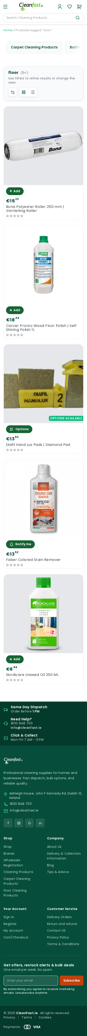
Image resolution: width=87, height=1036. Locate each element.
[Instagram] (18, 823)
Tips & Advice (58, 872)
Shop (8, 846)
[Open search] (78, 18)
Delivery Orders (59, 917)
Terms (27, 1017)
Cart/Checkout (16, 937)
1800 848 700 (21, 804)
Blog (50, 865)
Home (8, 30)
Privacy (9, 1017)
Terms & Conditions (63, 944)
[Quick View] (43, 181)
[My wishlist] (70, 7)
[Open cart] (79, 7)
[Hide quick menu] (82, 1020)
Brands (9, 853)
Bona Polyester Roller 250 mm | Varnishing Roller (35, 209)
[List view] (32, 92)
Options (22, 429)
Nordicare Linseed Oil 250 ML (32, 675)
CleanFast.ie (27, 1013)
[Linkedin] (40, 823)
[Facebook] (8, 823)
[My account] (60, 7)
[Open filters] (12, 92)
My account (13, 930)
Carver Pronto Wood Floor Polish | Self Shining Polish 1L (41, 328)
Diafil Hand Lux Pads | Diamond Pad (38, 445)
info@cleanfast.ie (24, 810)
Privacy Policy (58, 937)
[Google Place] (29, 823)
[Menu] (5, 6)
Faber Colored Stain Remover (33, 560)
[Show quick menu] (78, 1030)
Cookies (45, 1017)
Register (10, 924)
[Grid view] (23, 92)
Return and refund (62, 924)
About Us (54, 846)
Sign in (9, 917)
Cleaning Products (18, 872)
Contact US (56, 930)
